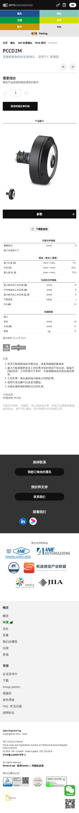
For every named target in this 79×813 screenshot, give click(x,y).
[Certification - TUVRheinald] (16, 782)
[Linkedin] (23, 521)
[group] (11, 194)
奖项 (6, 654)
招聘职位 (9, 712)
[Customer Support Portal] (58, 5)
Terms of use (9, 765)
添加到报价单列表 (20, 106)
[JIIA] (51, 582)
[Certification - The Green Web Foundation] (56, 782)
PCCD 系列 (40, 43)
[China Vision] (45, 567)
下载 (6, 680)
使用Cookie (23, 765)
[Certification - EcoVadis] (38, 782)
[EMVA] (24, 582)
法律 (6, 648)
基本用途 (9, 700)
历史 (6, 629)
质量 (6, 635)
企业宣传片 (10, 674)
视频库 (7, 693)
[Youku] (34, 521)
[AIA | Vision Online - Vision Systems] (13, 567)
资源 (6, 665)
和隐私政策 (38, 765)
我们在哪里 (10, 641)
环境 (6, 622)
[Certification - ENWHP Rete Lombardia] (9, 796)
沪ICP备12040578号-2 (14, 754)
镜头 (12, 43)
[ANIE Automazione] (37, 553)
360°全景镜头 (25, 43)
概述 (6, 607)
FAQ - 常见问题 (12, 706)
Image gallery (11, 687)
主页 (5, 43)
